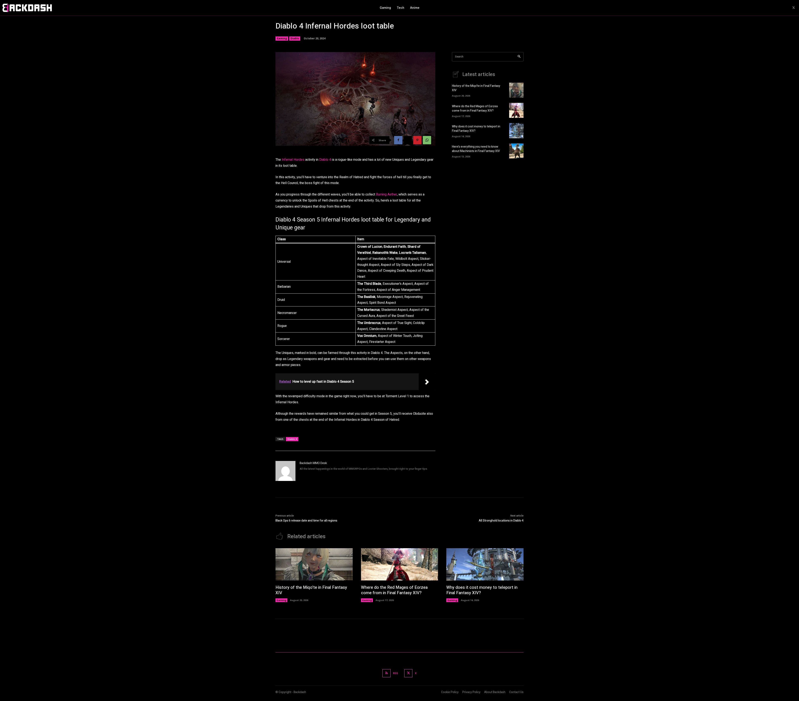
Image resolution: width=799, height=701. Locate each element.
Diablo (294, 38)
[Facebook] (398, 140)
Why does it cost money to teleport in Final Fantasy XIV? (481, 590)
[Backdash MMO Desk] (285, 471)
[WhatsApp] (427, 140)
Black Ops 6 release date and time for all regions (306, 520)
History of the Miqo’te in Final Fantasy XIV (311, 590)
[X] (793, 7)
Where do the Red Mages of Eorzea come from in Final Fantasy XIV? (475, 108)
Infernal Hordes (293, 159)
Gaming (282, 38)
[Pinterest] (417, 140)
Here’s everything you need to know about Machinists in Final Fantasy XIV (476, 148)
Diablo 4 (325, 159)
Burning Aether (386, 194)
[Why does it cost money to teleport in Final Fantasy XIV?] (516, 130)
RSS (395, 673)
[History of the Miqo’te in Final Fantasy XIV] (516, 90)
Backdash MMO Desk (313, 463)
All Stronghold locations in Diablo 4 (501, 520)
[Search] (519, 56)
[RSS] (386, 673)
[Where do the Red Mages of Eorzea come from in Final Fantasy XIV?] (516, 110)
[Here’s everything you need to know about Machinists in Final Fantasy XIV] (516, 150)
